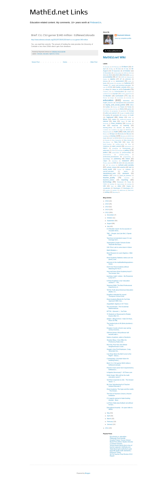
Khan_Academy (116, 123)
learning (126, 125)
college (107, 89)
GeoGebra (106, 111)
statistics (106, 175)
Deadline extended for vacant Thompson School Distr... (116, 295)
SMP (130, 167)
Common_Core (107, 91)
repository (114, 161)
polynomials (115, 152)
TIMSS (105, 184)
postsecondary (126, 152)
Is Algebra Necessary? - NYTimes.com (119, 372)
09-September (116, 71)
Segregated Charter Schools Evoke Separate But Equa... (118, 243)
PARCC (105, 148)
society (119, 169)
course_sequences (126, 93)
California (127, 83)
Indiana (114, 119)
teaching (124, 180)
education (46, 53)
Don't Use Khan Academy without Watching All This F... (118, 267)
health (132, 115)
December (110, 215)
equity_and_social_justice (115, 105)
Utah (112, 186)
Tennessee (120, 182)
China (132, 87)
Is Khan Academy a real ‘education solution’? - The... (118, 281)
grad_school (130, 113)
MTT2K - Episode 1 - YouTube (117, 311)
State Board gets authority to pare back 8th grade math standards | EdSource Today (121, 450)
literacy (128, 127)
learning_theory (107, 127)
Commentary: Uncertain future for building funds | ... (118, 359)
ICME (129, 117)
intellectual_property (125, 119)
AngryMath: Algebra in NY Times (117, 304)
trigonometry (120, 184)
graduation (116, 115)
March (109, 418)
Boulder (111, 83)
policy (127, 150)
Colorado (39, 53)
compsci (129, 91)
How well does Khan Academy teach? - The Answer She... (120, 272)
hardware (124, 115)
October (110, 218)
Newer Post (35, 62)
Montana (123, 136)
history (121, 117)
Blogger (87, 473)
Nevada (107, 140)
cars (104, 87)
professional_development (111, 156)
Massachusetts (107, 131)
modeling (105, 136)
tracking (112, 184)
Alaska (105, 79)
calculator (119, 83)
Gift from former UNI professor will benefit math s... (118, 333)
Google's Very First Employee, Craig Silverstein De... (119, 350)
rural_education (129, 163)
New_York (117, 142)
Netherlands (130, 138)
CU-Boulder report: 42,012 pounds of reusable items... (119, 229)
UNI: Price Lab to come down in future (119, 247)
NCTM (122, 138)
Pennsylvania (126, 148)
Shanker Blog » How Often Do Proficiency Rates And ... (117, 341)
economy (128, 97)
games (129, 109)
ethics (132, 105)
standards (125, 173)
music (105, 138)
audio (129, 81)
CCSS (110, 87)
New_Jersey (127, 140)
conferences (106, 93)
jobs (129, 121)
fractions (110, 109)
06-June (118, 69)
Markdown (128, 129)
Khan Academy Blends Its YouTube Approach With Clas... (118, 300)
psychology (106, 158)
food (104, 109)
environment (130, 102)
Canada (105, 85)
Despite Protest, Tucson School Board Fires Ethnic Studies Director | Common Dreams (121, 442)
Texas (129, 182)
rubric (120, 163)
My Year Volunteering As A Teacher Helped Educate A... (118, 385)
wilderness (122, 190)
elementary (126, 100)
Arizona (105, 81)
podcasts (119, 150)
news (128, 142)
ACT (117, 77)
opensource (128, 146)
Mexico (105, 134)
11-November (107, 73)
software (128, 169)
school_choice (112, 167)
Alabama (129, 77)
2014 (110, 75)
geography (115, 111)
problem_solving (124, 154)
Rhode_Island (107, 163)
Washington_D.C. (128, 188)
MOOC (130, 136)
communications (119, 91)
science (122, 167)
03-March (125, 67)
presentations (107, 154)
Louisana (105, 129)
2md (130, 75)
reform (128, 159)
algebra (112, 79)
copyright (115, 93)
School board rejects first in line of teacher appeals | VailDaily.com (121, 446)
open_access (116, 146)
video (119, 186)
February (110, 421)
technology (107, 182)
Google (122, 113)
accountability (107, 77)
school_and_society (126, 165)
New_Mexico (106, 142)
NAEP (111, 138)
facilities (107, 107)
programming (127, 156)
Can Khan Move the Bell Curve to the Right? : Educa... (119, 355)
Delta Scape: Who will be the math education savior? (118, 376)
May (108, 413)
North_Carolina (107, 144)
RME (114, 163)
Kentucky (105, 123)
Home (65, 62)
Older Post (93, 62)
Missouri (128, 134)
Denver (105, 97)
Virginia (128, 186)
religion (105, 161)
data (129, 96)
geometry (123, 111)
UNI (104, 186)
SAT (107, 165)
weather (107, 190)
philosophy (106, 150)
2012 (130, 73)
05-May (111, 69)
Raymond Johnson (123, 35)
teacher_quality (109, 178)
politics (105, 152)
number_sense (120, 144)
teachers (126, 177)
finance (115, 107)
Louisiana (114, 129)
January (110, 424)
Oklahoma (106, 146)
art (111, 81)
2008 (125, 73)
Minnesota (120, 134)
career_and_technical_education (121, 85)
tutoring (129, 184)
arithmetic (128, 79)
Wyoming (115, 192)
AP (121, 79)
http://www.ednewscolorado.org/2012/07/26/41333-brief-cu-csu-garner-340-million (59, 40)
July (108, 226)
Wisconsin (131, 190)
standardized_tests (109, 173)
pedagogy (115, 148)
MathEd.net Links (59, 12)
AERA (122, 77)
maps (121, 129)
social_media (107, 169)
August (109, 223)
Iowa (114, 121)
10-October (126, 71)
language (128, 123)
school (113, 165)
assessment (120, 81)
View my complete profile (123, 38)
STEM (114, 175)
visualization (106, 188)
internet (105, 121)
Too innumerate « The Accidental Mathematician (117, 307)
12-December (117, 73)
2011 (107, 428)
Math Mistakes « (112, 250)
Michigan (112, 134)
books (105, 83)
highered (52, 53)
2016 (124, 75)
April (108, 416)
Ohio (129, 144)
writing (107, 192)
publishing (117, 159)
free (116, 109)
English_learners (108, 102)
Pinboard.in (95, 22)
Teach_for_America (125, 175)
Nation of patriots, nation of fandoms (119, 337)
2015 (117, 75)
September (111, 221)
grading (107, 115)
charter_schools (121, 87)
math (116, 132)
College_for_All (116, 89)
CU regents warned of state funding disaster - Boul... (118, 399)
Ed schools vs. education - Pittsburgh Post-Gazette (118, 437)
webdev (114, 190)
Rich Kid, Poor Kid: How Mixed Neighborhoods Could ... (117, 345)
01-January (106, 66)
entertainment (120, 102)
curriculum (119, 96)
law (104, 125)
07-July (126, 69)
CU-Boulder (107, 96)
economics (120, 97)
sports (126, 171)
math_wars (126, 132)
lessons (119, 127)
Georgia (131, 111)
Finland (122, 107)
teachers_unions (108, 180)
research (125, 161)
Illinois (105, 119)
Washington (116, 188)
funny (122, 109)
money (57, 53)
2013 (104, 75)
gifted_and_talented (111, 113)
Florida (129, 107)
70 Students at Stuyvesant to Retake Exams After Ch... (119, 315)
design (112, 97)
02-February (115, 66)
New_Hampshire (116, 140)
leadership (115, 125)
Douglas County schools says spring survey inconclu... (119, 329)
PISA (113, 150)
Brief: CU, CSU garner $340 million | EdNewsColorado (119, 364)
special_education (108, 171)
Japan (123, 121)
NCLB (116, 138)
